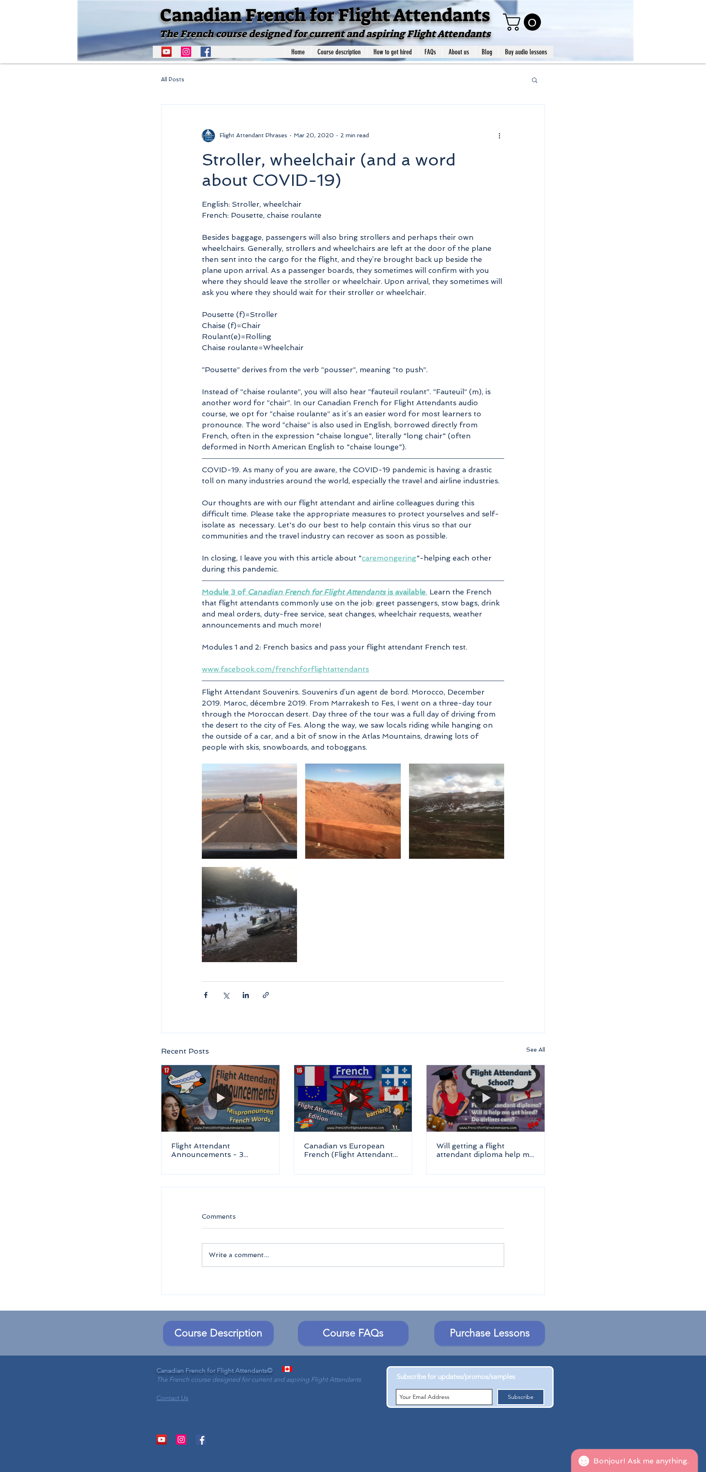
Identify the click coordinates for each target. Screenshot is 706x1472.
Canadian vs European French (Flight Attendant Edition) (348, 1150)
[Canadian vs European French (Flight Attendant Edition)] (353, 1098)
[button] (524, 22)
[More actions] (499, 136)
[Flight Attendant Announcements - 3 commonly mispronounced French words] (220, 1098)
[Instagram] (186, 52)
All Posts (172, 79)
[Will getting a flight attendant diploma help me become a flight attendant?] (486, 1098)
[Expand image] (249, 811)
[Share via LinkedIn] (246, 995)
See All (535, 1049)
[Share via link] (266, 995)
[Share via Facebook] (206, 995)
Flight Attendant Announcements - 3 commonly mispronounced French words (219, 1150)
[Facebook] (206, 52)
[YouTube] (166, 52)
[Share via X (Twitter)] (226, 995)
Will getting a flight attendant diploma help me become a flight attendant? (485, 1150)
